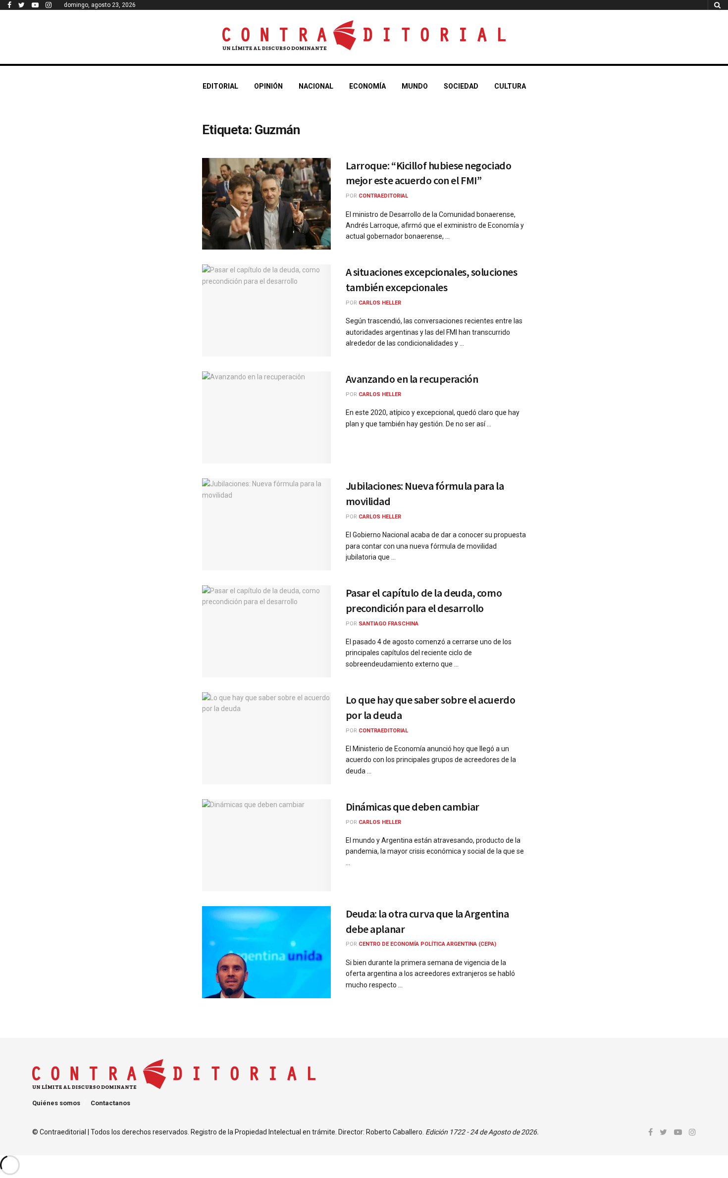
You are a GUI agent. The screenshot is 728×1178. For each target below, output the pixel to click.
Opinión (268, 86)
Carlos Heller (380, 303)
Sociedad (461, 86)
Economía (367, 86)
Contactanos (110, 1103)
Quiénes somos (56, 1103)
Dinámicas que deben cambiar (412, 807)
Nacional (316, 86)
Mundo (415, 86)
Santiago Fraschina (388, 623)
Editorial (220, 86)
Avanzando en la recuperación (412, 379)
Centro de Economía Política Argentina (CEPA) (427, 944)
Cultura (510, 86)
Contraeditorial (383, 196)
